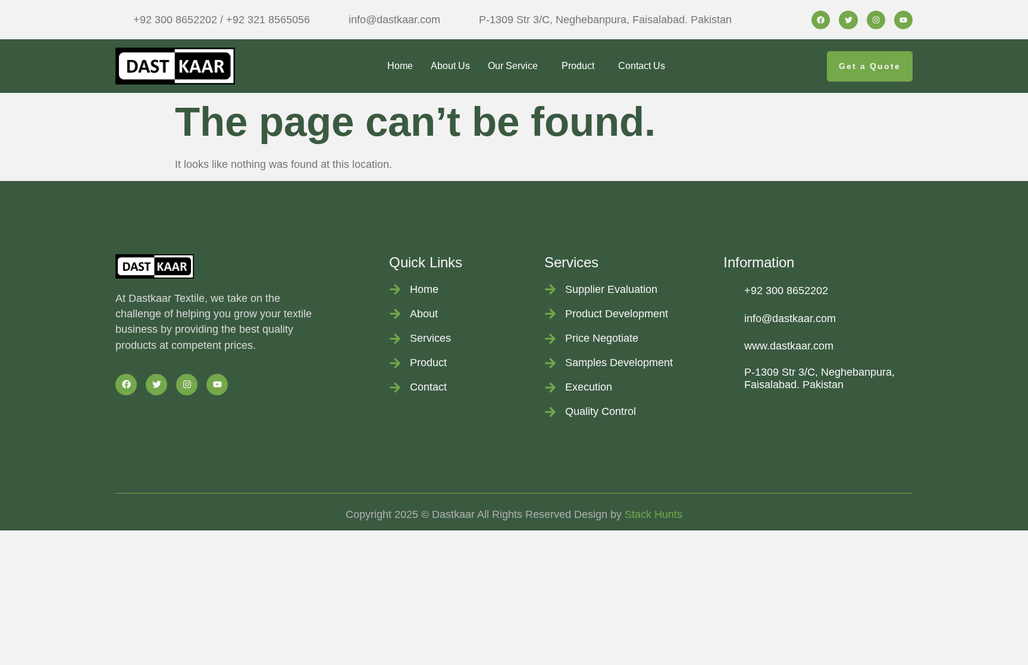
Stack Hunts (653, 514)
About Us (450, 66)
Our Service (513, 66)
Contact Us (641, 66)
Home (400, 66)
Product (578, 66)
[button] (516, 66)
